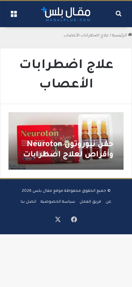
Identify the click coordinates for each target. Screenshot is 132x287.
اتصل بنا (28, 202)
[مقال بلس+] (66, 14)
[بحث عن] (118, 16)
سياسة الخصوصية (58, 202)
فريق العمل (90, 202)
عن (108, 202)
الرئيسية (120, 36)
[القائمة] (13, 16)
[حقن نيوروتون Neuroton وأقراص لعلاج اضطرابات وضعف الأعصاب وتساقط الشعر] (65, 141)
